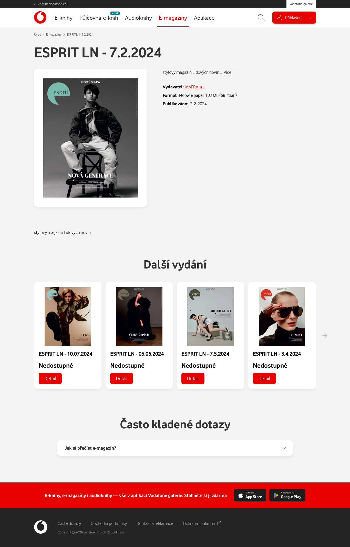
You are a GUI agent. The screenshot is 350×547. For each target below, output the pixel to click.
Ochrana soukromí (199, 523)
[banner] (40, 17)
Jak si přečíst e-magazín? (90, 448)
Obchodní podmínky (109, 523)
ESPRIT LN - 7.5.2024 (205, 353)
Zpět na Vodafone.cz (52, 4)
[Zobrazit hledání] (261, 17)
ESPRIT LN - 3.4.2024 (277, 353)
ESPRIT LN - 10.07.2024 (65, 353)
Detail (50, 378)
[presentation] (325, 335)
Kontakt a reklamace (155, 523)
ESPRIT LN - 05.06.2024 (137, 353)
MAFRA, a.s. (195, 86)
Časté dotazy (69, 523)
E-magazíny (53, 34)
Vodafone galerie (301, 4)
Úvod (37, 34)
